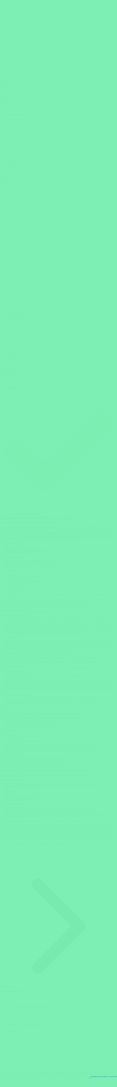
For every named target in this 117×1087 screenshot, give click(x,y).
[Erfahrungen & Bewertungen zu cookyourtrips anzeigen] (103, 1077)
